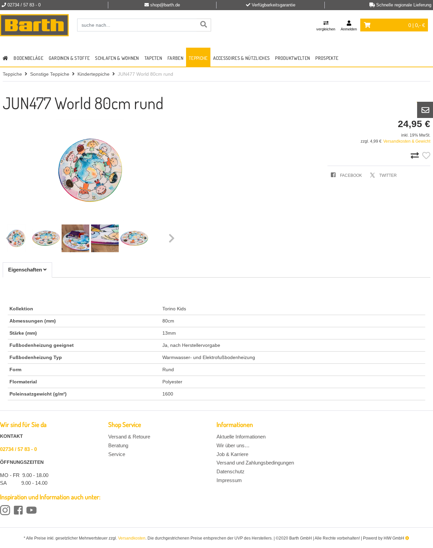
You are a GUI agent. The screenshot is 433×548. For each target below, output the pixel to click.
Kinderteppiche (93, 74)
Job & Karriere (232, 454)
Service (116, 454)
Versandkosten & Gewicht (406, 141)
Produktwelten (292, 58)
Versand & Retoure (129, 436)
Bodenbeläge (28, 58)
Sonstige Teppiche (49, 74)
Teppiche (198, 58)
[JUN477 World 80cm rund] (90, 170)
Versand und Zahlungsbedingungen (255, 463)
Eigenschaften (25, 269)
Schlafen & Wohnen (117, 58)
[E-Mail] (425, 110)
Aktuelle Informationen (241, 436)
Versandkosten (131, 538)
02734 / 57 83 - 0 (18, 449)
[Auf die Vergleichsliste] (416, 155)
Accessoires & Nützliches (241, 58)
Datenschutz (230, 471)
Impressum (229, 480)
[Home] (34, 25)
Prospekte (326, 58)
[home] (5, 57)
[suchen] (203, 25)
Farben (175, 58)
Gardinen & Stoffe (69, 58)
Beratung (118, 445)
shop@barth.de (165, 4)
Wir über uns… (233, 445)
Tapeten (153, 58)
